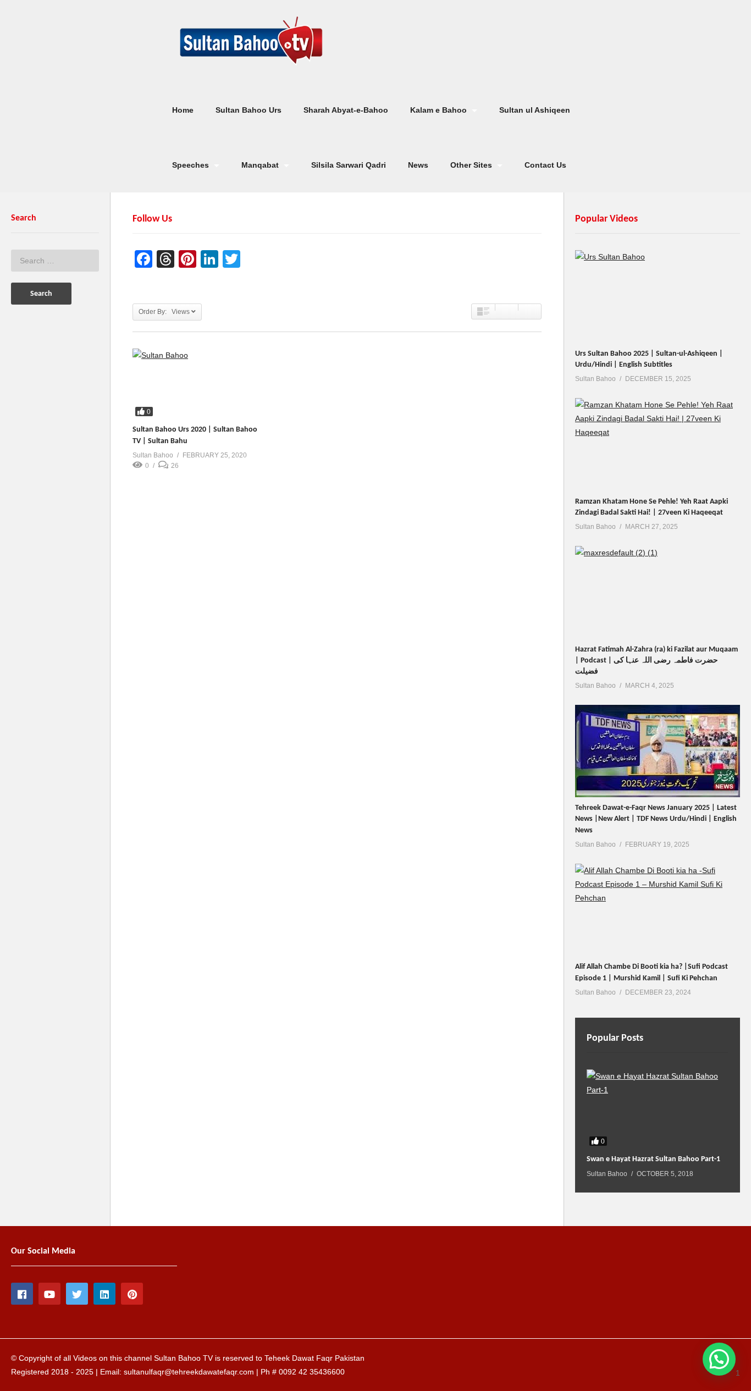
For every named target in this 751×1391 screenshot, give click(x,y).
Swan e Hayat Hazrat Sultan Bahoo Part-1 (653, 1159)
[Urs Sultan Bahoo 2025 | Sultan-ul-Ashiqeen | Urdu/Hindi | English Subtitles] (657, 296)
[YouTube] (49, 1294)
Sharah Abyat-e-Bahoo (345, 110)
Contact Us (545, 165)
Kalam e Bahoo (439, 110)
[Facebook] (22, 1294)
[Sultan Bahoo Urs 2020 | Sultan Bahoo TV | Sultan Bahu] (195, 384)
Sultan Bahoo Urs (248, 110)
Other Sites (472, 165)
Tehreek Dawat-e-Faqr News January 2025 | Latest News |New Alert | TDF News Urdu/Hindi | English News (656, 819)
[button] (719, 1359)
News (418, 165)
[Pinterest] (132, 1294)
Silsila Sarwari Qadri (348, 165)
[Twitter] (77, 1294)
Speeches (191, 165)
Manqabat (261, 165)
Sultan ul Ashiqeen (534, 110)
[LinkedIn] (104, 1294)
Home (183, 110)
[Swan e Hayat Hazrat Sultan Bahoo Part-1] (657, 1109)
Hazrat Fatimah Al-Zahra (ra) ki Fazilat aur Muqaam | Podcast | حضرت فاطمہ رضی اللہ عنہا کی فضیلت (656, 660)
